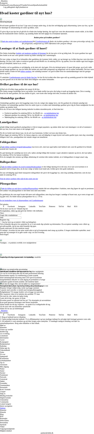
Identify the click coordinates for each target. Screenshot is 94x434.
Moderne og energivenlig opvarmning (13, 269)
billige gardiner (26, 71)
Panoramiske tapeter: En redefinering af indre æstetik (19, 275)
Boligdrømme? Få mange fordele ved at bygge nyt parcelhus (22, 292)
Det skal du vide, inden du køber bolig (14, 296)
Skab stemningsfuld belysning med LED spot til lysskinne (21, 278)
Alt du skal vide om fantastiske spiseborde (15, 306)
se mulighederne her (51, 113)
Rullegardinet (36, 167)
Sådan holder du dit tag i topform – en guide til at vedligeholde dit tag (25, 304)
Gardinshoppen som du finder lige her (23, 77)
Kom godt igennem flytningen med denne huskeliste (19, 302)
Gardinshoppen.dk (42, 41)
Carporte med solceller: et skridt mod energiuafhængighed (21, 290)
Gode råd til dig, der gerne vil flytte (12, 298)
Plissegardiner (33, 188)
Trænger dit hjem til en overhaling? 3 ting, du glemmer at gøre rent (24, 286)
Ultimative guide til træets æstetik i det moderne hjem (19, 282)
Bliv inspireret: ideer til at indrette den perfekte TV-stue (20, 294)
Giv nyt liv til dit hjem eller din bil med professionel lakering (22, 273)
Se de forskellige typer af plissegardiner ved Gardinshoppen (21, 200)
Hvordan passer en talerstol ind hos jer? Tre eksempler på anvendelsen (25, 300)
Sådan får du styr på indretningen (12, 309)
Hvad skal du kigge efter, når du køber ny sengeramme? (20, 284)
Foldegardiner (27, 147)
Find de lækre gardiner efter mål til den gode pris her (19, 179)
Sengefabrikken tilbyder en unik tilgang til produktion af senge (22, 280)
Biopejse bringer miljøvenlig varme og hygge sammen (19, 288)
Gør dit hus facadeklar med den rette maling (16, 271)
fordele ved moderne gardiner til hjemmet (31, 53)
